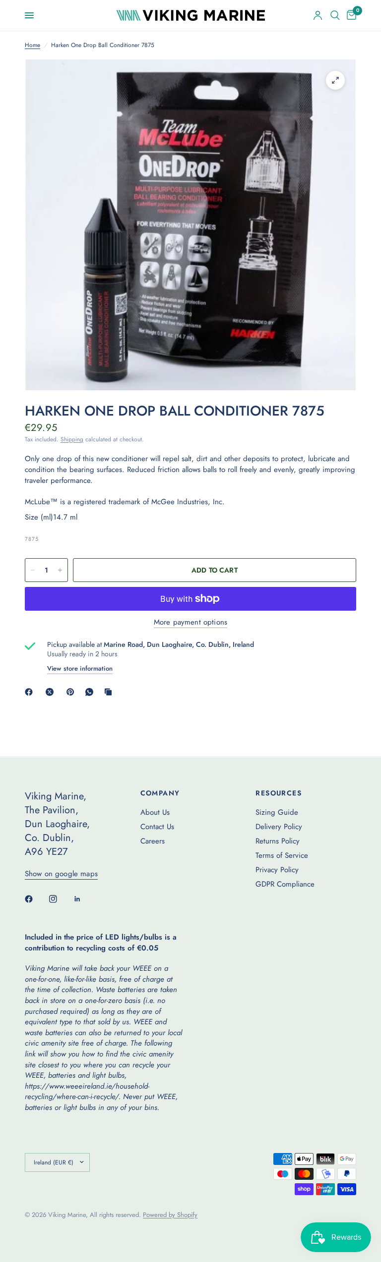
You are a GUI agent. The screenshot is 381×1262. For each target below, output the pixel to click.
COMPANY (160, 792)
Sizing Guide (276, 812)
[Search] (335, 15)
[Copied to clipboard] (110, 692)
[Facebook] (31, 692)
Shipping (72, 439)
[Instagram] (60, 899)
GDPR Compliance (285, 884)
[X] (52, 692)
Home (32, 45)
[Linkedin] (84, 899)
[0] (349, 15)
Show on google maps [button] (61, 874)
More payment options (190, 622)
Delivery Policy (278, 826)
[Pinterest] (72, 692)
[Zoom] (335, 80)
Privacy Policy (277, 869)
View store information (80, 668)
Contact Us (157, 826)
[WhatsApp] (91, 692)
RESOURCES (278, 792)
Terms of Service (281, 855)
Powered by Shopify (170, 1214)
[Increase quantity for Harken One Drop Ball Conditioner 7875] (60, 570)
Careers (152, 841)
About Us (155, 812)
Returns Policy (277, 841)
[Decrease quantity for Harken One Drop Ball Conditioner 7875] (32, 570)
